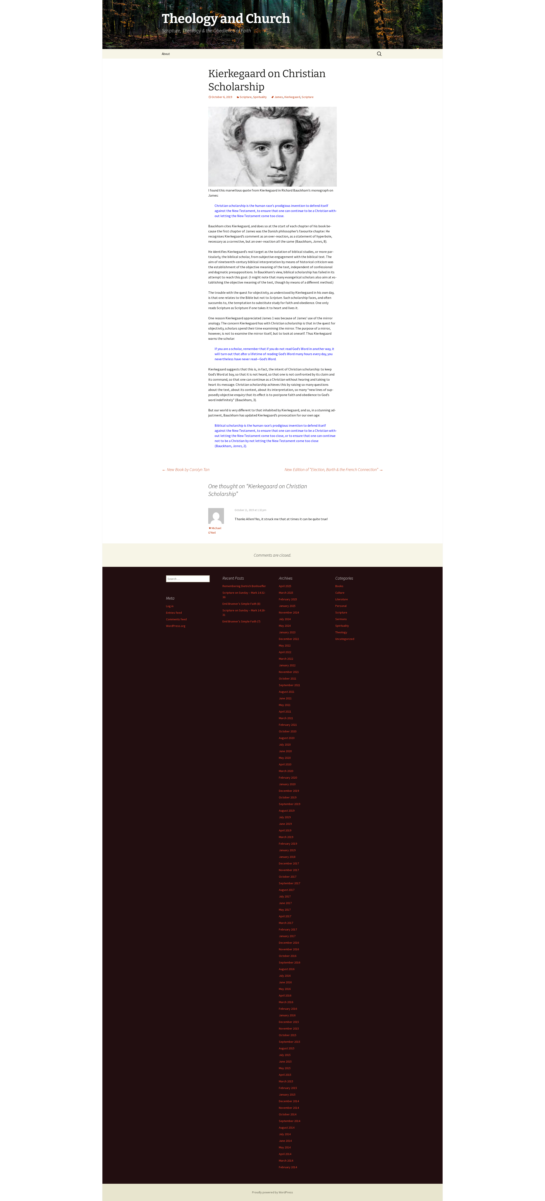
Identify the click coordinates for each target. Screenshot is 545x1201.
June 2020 (285, 751)
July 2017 (285, 896)
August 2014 (286, 1127)
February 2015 (288, 1088)
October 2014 (287, 1114)
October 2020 (287, 731)
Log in (170, 606)
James (278, 97)
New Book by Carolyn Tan (185, 469)
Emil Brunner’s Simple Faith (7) (241, 621)
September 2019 (289, 804)
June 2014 (285, 1141)
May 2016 (285, 989)
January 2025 (287, 606)
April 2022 (285, 652)
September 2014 (289, 1121)
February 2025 (288, 599)
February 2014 (288, 1167)
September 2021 (289, 685)
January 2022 (287, 665)
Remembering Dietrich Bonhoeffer (244, 586)
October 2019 (287, 797)
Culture (339, 593)
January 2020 (287, 784)
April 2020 (285, 764)
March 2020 (286, 771)
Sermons (341, 619)
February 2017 (288, 929)
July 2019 (285, 817)
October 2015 (287, 1035)
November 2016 (289, 949)
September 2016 (289, 962)
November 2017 (289, 870)
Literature (341, 599)
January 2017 (287, 936)
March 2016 (286, 1002)
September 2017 (289, 883)
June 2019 (285, 824)
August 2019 (286, 810)
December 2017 (289, 863)
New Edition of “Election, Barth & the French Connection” (334, 469)
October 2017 (287, 876)
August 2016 (286, 969)
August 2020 (286, 738)
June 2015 (285, 1061)
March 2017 (286, 923)
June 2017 (285, 903)
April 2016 (285, 995)
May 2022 (285, 645)
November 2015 (289, 1028)
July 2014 (285, 1134)
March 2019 (286, 837)
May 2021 (285, 705)
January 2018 (287, 857)
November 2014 (289, 1108)
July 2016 (285, 976)
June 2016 (285, 982)
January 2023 (287, 632)
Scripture (246, 97)
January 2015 (287, 1094)
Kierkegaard (292, 97)
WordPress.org (175, 626)
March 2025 (286, 593)
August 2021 (286, 692)
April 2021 (285, 711)
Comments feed (176, 619)
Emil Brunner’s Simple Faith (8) (241, 604)
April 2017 (285, 916)
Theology (341, 632)
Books (339, 586)
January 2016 (287, 1015)
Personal (341, 606)
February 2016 (288, 1009)
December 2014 (289, 1101)
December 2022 (289, 639)
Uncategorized (344, 639)
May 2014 (285, 1147)
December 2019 (289, 791)
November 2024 (289, 612)
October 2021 (287, 678)
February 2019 (288, 843)
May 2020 (285, 758)
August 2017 (286, 890)
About (166, 54)
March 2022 (286, 659)
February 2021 (288, 725)
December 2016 (289, 943)
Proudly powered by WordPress (272, 1192)
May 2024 (285, 626)
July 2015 (285, 1055)
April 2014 (285, 1154)
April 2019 (285, 830)
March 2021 (286, 718)
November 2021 (289, 672)
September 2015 (289, 1042)
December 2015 (289, 1022)
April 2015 (285, 1075)
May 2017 (285, 910)
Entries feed (174, 613)
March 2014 (286, 1160)
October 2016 (287, 956)
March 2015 (286, 1081)
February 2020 (288, 777)
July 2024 (285, 619)
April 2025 (285, 586)
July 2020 (285, 744)
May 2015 (285, 1068)
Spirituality (260, 97)
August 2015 (286, 1048)
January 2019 (287, 850)
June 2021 (285, 698)
